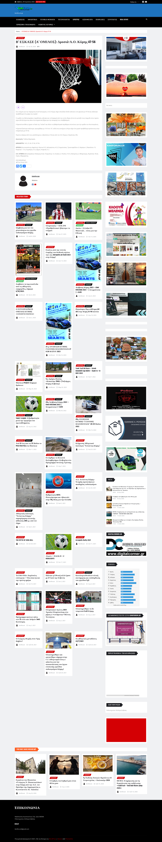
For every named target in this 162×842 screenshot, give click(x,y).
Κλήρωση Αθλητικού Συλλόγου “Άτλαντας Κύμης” (88, 444)
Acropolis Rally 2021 (83, 540)
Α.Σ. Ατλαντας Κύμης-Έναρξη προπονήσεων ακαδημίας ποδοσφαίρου (86, 482)
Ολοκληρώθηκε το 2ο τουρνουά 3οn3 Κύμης (85, 610)
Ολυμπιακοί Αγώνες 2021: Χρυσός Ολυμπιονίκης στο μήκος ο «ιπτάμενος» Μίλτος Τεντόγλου (58, 613)
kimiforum (22, 46)
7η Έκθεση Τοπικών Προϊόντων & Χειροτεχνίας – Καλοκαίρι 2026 (97, 779)
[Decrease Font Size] (23, 107)
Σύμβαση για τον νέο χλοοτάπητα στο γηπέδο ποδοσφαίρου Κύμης (26, 230)
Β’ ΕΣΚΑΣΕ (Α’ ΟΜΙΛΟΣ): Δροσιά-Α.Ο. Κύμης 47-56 (36, 31)
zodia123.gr (123, 605)
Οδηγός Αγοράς (45, 24)
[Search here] (146, 19)
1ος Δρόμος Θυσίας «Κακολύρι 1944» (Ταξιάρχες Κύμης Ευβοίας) (58, 381)
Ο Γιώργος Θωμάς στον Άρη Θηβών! (28, 640)
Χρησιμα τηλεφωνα (25, 24)
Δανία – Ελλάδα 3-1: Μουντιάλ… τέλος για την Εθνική (86, 231)
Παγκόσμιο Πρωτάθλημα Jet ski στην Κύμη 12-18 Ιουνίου (87, 310)
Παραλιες (100, 19)
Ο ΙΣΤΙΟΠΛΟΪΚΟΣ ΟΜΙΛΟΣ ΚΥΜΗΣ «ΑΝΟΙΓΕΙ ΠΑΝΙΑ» (25, 311)
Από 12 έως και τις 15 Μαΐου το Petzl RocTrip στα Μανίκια (29, 444)
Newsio (60, 839)
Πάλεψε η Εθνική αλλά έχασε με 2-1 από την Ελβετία (58, 576)
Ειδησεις (20, 19)
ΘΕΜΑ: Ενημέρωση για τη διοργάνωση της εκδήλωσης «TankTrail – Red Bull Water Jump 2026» (128, 513)
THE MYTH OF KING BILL (24, 540)
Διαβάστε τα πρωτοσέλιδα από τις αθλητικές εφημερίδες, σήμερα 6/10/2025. (27, 288)
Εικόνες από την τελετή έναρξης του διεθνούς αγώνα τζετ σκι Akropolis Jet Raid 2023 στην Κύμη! (58, 254)
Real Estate (124, 19)
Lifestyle (76, 19)
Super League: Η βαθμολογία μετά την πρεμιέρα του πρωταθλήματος (27, 420)
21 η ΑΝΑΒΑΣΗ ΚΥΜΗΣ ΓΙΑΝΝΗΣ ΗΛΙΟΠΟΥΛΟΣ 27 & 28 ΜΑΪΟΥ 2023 (58, 349)
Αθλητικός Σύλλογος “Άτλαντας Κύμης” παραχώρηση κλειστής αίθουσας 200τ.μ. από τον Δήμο (26, 518)
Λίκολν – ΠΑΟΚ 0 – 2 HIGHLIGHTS (55, 557)
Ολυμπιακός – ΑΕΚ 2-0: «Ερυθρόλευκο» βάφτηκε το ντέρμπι (58, 228)
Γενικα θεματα (47, 19)
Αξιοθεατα (87, 19)
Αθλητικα (32, 19)
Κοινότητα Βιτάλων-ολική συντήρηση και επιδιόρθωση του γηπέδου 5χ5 (88, 578)
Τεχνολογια (64, 19)
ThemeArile (69, 839)
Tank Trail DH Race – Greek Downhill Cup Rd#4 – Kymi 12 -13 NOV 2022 (88, 371)
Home (18, 31)
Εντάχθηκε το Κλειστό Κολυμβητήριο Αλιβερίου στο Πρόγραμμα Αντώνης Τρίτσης (58, 460)
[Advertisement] (127, 730)
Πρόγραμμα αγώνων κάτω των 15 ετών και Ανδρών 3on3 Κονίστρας (28, 619)
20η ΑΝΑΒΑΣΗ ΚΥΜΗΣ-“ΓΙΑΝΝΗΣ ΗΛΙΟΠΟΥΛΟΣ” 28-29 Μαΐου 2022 (88, 423)
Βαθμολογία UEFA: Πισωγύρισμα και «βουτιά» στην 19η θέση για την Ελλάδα (58, 497)
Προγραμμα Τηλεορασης (134, 695)
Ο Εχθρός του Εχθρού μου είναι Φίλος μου (125, 497)
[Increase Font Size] (18, 107)
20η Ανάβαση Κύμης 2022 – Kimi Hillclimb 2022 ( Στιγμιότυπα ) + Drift (57, 404)
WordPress (52, 839)
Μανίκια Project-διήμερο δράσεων (26, 384)
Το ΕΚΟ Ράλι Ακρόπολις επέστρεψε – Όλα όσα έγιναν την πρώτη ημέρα (28, 578)
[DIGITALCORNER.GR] (126, 547)
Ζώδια (115, 605)
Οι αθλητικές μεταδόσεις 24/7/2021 (86, 640)
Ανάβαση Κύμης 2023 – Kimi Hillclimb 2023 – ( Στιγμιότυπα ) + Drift (88, 290)
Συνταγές (112, 19)
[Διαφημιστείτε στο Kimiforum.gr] (126, 632)
